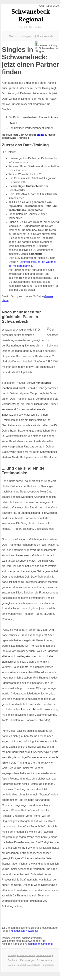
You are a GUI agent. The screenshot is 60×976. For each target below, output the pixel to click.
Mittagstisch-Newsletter (24, 930)
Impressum (48, 965)
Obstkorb (13, 36)
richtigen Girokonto (41, 943)
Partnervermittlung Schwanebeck (34, 955)
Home (11, 955)
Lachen (21, 965)
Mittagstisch (28, 36)
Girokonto (13, 960)
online (40, 134)
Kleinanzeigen (27, 960)
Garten (11, 965)
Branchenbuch (45, 36)
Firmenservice (44, 960)
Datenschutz (33, 965)
